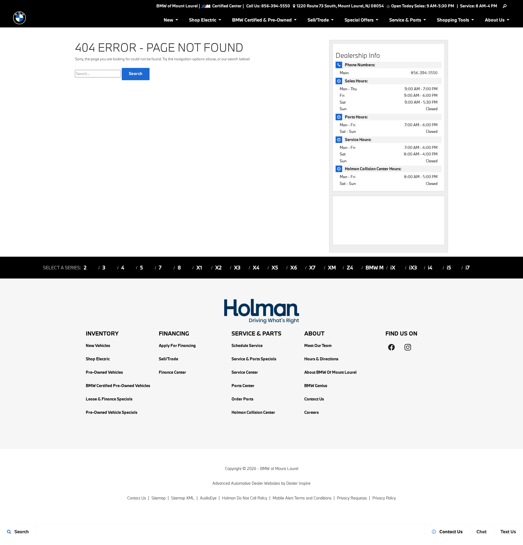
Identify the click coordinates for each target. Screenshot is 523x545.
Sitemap (158, 498)
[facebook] (391, 347)
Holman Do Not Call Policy (244, 498)
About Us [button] (494, 21)
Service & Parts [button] (405, 21)
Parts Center (243, 385)
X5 (275, 267)
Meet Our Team (318, 345)
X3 (237, 267)
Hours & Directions (321, 358)
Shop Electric (98, 358)
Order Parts (242, 399)
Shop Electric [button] (202, 21)
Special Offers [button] (358, 21)
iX (392, 267)
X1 (199, 267)
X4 (256, 267)
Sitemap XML (182, 498)
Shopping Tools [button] (453, 21)
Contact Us (314, 399)
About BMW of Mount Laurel (330, 372)
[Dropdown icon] (504, 6)
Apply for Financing (177, 345)
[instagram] (408, 347)
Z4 (350, 267)
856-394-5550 (424, 72)
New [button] (169, 21)
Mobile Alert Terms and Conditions (302, 498)
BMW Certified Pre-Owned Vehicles (118, 385)
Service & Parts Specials (254, 358)
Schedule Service (247, 345)
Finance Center (172, 372)
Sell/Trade (168, 358)
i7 (468, 267)
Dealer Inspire (298, 483)
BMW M (375, 267)
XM (332, 267)
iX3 (413, 267)
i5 (449, 267)
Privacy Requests (352, 498)
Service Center (245, 372)
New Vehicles (98, 345)
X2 (218, 267)
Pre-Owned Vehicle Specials (111, 412)
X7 (312, 267)
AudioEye (208, 498)
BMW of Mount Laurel (279, 468)
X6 (293, 267)
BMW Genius (315, 385)
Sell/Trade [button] (318, 21)
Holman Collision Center (253, 412)
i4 (430, 267)
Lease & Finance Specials (109, 399)
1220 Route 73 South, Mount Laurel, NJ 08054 (340, 5)
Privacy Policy (384, 498)
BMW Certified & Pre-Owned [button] (262, 21)
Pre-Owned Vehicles (104, 372)
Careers (311, 412)
